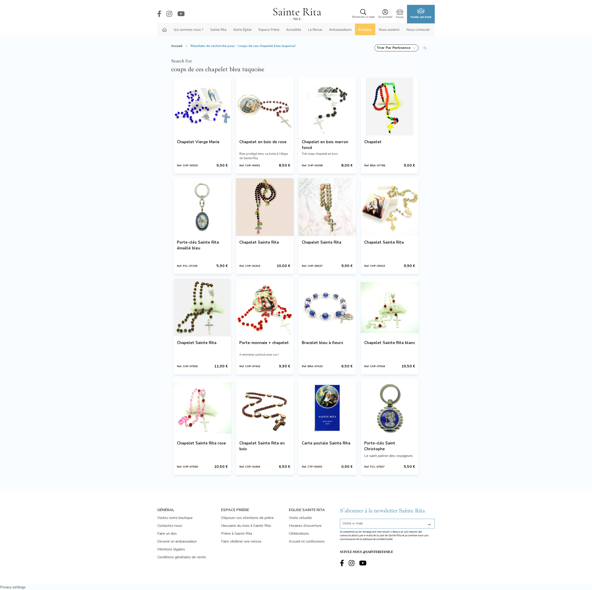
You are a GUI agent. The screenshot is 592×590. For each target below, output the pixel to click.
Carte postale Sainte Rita (326, 443)
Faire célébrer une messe (241, 541)
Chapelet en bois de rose (263, 142)
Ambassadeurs (340, 29)
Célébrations (299, 533)
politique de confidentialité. (378, 539)
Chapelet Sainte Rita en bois (262, 446)
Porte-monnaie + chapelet (264, 342)
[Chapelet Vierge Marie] (202, 107)
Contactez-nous (169, 525)
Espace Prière (269, 29)
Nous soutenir (389, 29)
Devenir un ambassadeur (177, 541)
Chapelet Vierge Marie (198, 142)
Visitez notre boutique (175, 517)
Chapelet (373, 142)
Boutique (365, 29)
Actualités (293, 29)
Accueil (176, 46)
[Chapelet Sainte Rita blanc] (390, 307)
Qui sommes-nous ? (188, 29)
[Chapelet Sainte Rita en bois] (265, 408)
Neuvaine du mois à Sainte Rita (246, 525)
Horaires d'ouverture (305, 525)
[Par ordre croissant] (425, 48)
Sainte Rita (218, 29)
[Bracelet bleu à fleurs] (327, 307)
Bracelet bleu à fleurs (322, 342)
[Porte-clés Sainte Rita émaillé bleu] (202, 207)
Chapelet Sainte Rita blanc (389, 342)
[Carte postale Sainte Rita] (327, 408)
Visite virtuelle (300, 517)
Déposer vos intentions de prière (247, 517)
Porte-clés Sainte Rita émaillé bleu (198, 245)
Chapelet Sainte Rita (259, 242)
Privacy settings (13, 587)
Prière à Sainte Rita (236, 533)
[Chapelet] (390, 107)
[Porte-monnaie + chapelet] (265, 307)
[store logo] (296, 14)
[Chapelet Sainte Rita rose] (202, 408)
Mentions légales (171, 549)
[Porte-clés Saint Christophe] (390, 408)
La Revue (315, 29)
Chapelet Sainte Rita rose (201, 443)
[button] (396, 47)
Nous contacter (418, 29)
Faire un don (420, 17)
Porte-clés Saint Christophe (379, 446)
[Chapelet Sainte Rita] (265, 207)
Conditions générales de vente (181, 557)
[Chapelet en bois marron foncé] (327, 107)
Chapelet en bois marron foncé (325, 144)
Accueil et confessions (307, 541)
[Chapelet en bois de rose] (265, 107)
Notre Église (242, 29)
